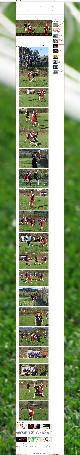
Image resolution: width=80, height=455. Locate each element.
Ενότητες (45, 0)
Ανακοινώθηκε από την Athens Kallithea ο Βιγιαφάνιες (61, 61)
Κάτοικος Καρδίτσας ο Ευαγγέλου (44, 19)
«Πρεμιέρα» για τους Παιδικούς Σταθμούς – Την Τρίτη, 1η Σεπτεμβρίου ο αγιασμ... (60, 30)
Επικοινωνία (37, 453)
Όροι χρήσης (41, 453)
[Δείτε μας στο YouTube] (38, 452)
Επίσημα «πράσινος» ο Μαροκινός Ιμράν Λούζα (60, 66)
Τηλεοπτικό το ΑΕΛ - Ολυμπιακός (60, 71)
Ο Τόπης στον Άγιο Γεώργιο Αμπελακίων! (32, 430)
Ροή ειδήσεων (55, 21)
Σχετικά (34, 453)
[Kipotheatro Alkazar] (34, 37)
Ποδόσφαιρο (29, 0)
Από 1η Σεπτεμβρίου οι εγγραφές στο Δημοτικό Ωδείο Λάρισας (60, 35)
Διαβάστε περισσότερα (60, 19)
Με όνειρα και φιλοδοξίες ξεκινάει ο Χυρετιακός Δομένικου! (21, 443)
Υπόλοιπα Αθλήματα (39, 0)
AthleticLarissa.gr (56, 454)
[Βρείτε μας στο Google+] (41, 452)
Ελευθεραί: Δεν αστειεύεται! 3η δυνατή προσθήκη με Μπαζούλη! (33, 443)
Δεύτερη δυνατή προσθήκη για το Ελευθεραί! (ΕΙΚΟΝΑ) (45, 443)
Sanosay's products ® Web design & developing (22, 454)
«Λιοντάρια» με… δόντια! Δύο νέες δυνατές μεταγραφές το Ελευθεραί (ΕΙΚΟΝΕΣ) (21, 430)
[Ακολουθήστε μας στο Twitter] (39, 452)
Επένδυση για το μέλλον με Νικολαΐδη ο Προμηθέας (60, 50)
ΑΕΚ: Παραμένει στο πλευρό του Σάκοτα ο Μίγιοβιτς (61, 56)
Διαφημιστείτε (45, 453)
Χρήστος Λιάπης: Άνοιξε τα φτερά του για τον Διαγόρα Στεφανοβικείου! (60, 24)
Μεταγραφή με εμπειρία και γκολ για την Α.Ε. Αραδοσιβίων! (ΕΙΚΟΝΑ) (45, 430)
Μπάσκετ (33, 0)
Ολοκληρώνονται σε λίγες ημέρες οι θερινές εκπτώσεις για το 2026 (28, 19)
